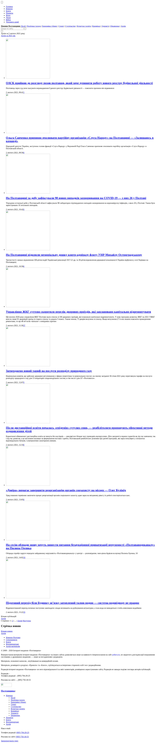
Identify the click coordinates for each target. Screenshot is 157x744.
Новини (9, 9)
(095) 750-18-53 (22, 737)
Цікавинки (114, 26)
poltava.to (116, 655)
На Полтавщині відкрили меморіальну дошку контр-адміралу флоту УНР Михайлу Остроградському (74, 254)
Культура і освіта (84, 26)
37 (24, 325)
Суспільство (70, 26)
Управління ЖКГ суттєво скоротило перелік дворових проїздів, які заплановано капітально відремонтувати (78, 311)
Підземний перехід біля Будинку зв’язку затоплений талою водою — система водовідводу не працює (72, 602)
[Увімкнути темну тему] (2, 2)
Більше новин (7, 631)
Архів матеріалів (13, 646)
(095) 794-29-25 (22, 733)
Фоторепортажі (12, 644)
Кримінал (96, 26)
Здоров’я (105, 26)
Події (23, 26)
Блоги (8, 11)
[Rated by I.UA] (6, 686)
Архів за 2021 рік (8, 36)
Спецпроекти (11, 640)
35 (24, 612)
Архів (123, 26)
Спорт (61, 26)
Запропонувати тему (9, 741)
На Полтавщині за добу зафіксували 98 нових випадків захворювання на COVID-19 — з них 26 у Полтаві (76, 198)
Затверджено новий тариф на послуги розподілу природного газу (49, 370)
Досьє (8, 18)
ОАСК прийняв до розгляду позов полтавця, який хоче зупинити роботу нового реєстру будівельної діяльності (79, 83)
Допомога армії (12, 22)
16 (24, 557)
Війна (8, 20)
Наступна (27, 621)
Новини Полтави (13, 638)
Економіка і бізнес (49, 26)
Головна (9, 7)
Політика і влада (34, 26)
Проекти (9, 13)
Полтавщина (8, 691)
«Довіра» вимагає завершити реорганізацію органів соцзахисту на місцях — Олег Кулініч (66, 490)
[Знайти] (25, 28)
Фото (8, 15)
